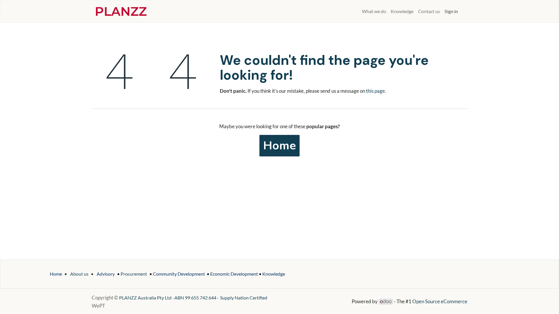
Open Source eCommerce (439, 301)
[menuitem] (357, 11)
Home (279, 146)
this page (375, 91)
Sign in (451, 11)
